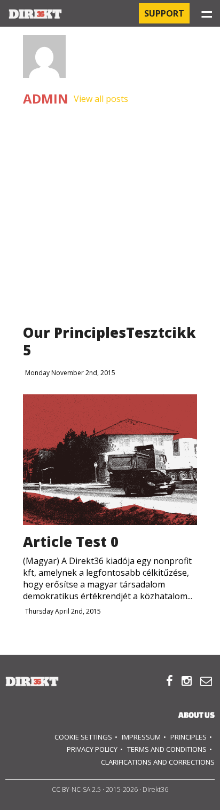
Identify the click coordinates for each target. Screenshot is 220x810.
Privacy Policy (92, 749)
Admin (45, 99)
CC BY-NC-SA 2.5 (76, 789)
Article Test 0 (71, 541)
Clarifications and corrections (158, 762)
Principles (188, 737)
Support (164, 13)
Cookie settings (83, 737)
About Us (196, 714)
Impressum (141, 737)
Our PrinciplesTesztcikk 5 (109, 341)
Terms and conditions (167, 749)
